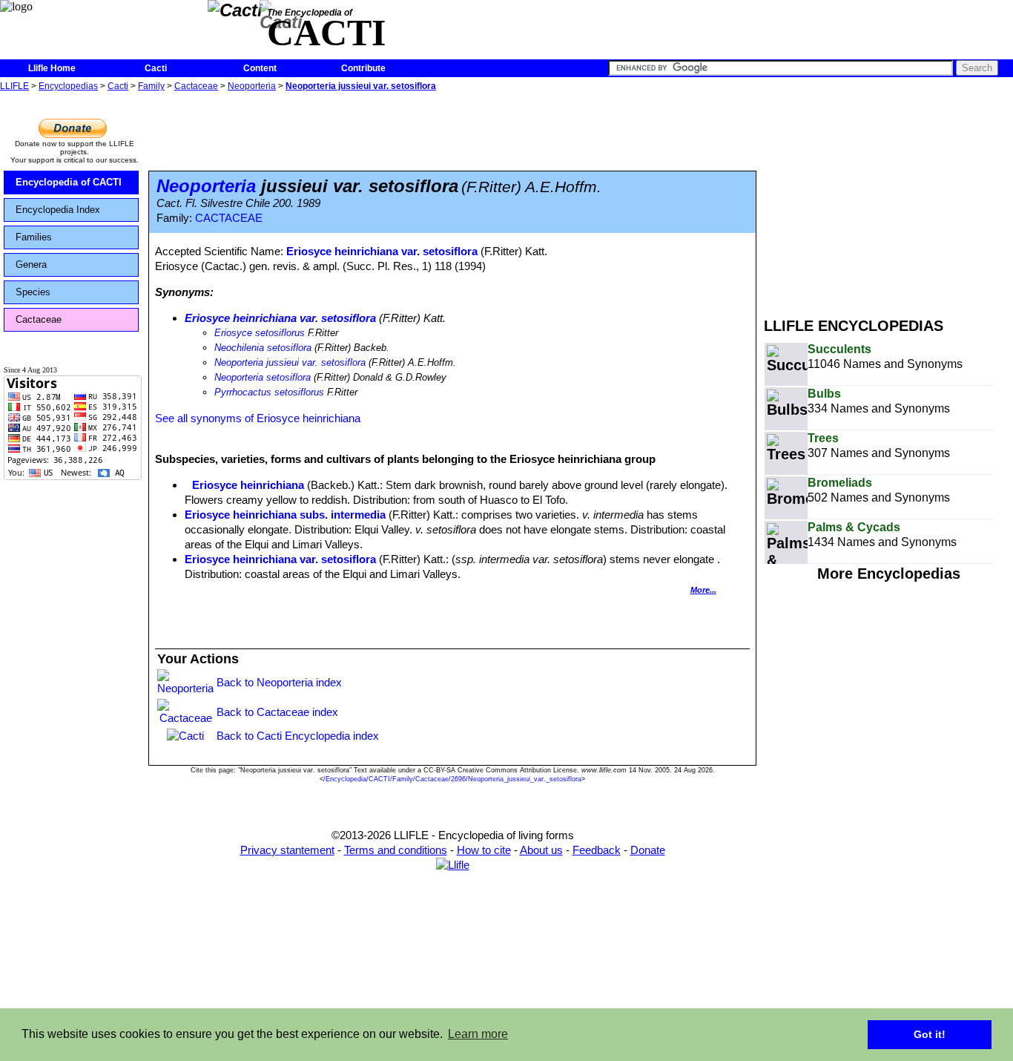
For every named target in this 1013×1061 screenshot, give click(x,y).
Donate (647, 850)
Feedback (597, 850)
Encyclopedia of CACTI (69, 182)
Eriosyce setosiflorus (259, 332)
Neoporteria (252, 86)
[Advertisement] (888, 199)
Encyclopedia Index (58, 209)
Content (260, 68)
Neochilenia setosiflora (262, 347)
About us (541, 850)
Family (151, 86)
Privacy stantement (287, 850)
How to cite (484, 850)
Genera (31, 264)
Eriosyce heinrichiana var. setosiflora (382, 251)
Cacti (156, 68)
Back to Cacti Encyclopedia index (298, 735)
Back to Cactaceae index (277, 712)
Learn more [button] (478, 1034)
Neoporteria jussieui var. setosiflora (361, 86)
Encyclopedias (68, 86)
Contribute (363, 68)
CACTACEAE (229, 218)
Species (33, 292)
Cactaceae (196, 86)
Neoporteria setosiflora (262, 377)
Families (34, 237)
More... (703, 589)
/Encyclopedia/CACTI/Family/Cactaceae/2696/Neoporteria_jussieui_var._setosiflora (452, 779)
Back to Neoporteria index (279, 682)
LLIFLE (14, 86)
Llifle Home (52, 68)
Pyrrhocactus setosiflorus (269, 392)
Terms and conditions (395, 850)
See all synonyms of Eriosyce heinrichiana (257, 418)
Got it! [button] (930, 1034)
